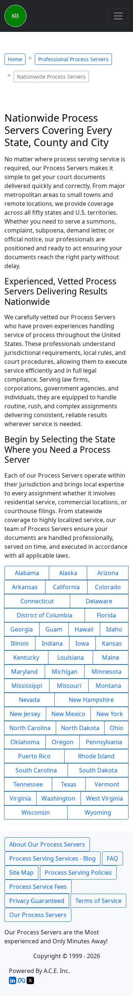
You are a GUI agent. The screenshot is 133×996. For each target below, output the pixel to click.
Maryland (24, 671)
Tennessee (28, 784)
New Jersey (25, 714)
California (66, 587)
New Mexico (68, 714)
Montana (108, 686)
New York (109, 714)
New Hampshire (91, 700)
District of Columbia (44, 615)
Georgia (21, 629)
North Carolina (30, 728)
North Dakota (80, 728)
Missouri (69, 686)
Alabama (27, 573)
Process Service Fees (38, 887)
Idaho (114, 629)
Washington (58, 798)
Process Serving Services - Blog (52, 858)
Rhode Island (96, 756)
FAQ (112, 858)
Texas (68, 784)
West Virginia (104, 798)
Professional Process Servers (73, 59)
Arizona (108, 573)
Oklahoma (25, 742)
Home (15, 59)
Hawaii (84, 629)
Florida (106, 615)
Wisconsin (35, 812)
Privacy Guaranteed (36, 901)
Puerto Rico (34, 756)
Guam (53, 629)
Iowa (82, 643)
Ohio (116, 728)
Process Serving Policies (78, 872)
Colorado (108, 587)
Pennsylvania (104, 742)
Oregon (63, 742)
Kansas (112, 643)
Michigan (65, 671)
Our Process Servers (37, 915)
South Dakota (98, 770)
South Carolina (36, 770)
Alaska (68, 573)
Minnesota (107, 671)
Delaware (99, 601)
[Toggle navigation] (118, 16)
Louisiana (70, 657)
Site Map (21, 872)
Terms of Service (98, 901)
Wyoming (98, 812)
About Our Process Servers (47, 844)
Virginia (20, 798)
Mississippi (26, 686)
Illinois (20, 643)
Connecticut (37, 601)
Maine (110, 657)
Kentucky (26, 657)
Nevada (29, 700)
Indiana (52, 643)
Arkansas (25, 587)
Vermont (107, 784)
